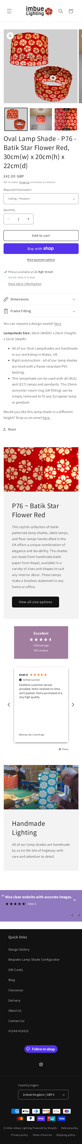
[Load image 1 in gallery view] (16, 119)
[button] (9, 11)
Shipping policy (65, 1134)
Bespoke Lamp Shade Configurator (34, 959)
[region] (41, 705)
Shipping (24, 182)
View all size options (35, 602)
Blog (11, 980)
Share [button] (12, 429)
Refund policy (69, 1128)
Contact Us (16, 1021)
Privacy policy (19, 1134)
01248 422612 (18, 1031)
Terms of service (42, 1134)
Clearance (15, 990)
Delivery (14, 1000)
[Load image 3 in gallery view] (65, 119)
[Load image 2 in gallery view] (41, 119)
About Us (14, 1010)
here (57, 323)
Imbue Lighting (22, 1128)
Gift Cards (15, 970)
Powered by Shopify (45, 1128)
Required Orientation (18, 190)
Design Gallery (18, 949)
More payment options (41, 259)
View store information (25, 283)
